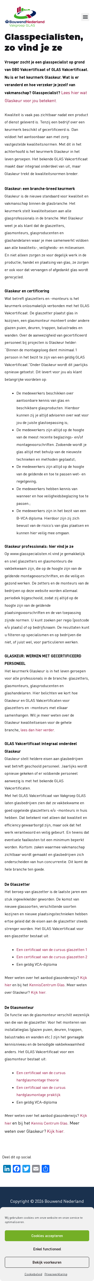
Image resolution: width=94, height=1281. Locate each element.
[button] (85, 17)
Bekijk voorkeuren (47, 1262)
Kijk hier (38, 992)
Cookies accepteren (47, 1235)
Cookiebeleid (33, 1274)
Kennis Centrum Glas (49, 1123)
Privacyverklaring (56, 1274)
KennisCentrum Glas (47, 984)
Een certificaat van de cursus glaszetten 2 (51, 956)
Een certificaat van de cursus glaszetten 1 (51, 949)
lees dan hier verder (37, 729)
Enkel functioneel (47, 1249)
